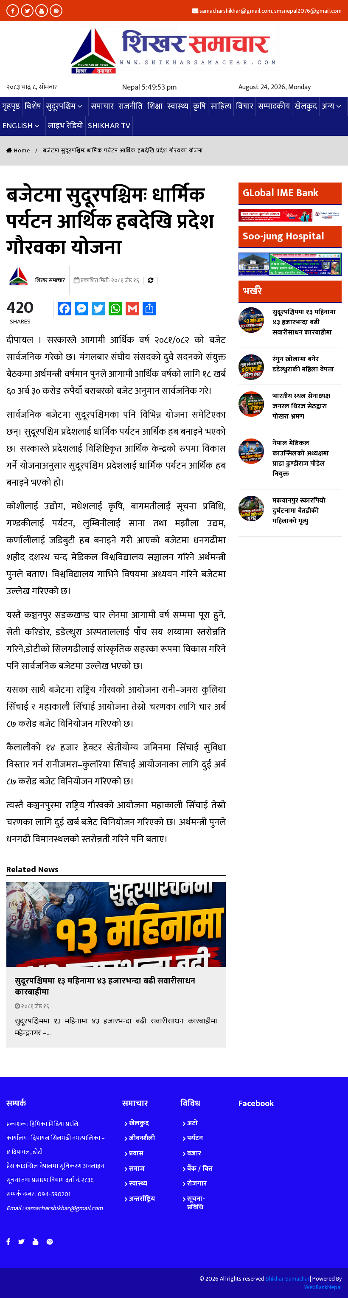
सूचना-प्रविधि (196, 1203)
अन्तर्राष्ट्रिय (142, 1199)
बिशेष (33, 106)
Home (21, 150)
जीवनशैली (142, 1138)
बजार (194, 1153)
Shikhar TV (109, 125)
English (17, 125)
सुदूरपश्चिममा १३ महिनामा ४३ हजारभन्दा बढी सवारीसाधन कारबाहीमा (105, 986)
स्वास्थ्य (177, 106)
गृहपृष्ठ (11, 106)
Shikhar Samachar (288, 1279)
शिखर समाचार (49, 280)
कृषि (199, 106)
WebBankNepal (323, 1287)
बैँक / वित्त (200, 1168)
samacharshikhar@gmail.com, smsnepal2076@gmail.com (270, 11)
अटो (192, 1123)
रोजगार (197, 1183)
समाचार (102, 106)
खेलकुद (306, 106)
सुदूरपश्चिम (61, 106)
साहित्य (220, 106)
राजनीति (130, 106)
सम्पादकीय (274, 106)
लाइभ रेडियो (65, 125)
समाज (137, 1168)
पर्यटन (195, 1138)
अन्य (328, 106)
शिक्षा (155, 106)
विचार (244, 106)
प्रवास (136, 1153)
